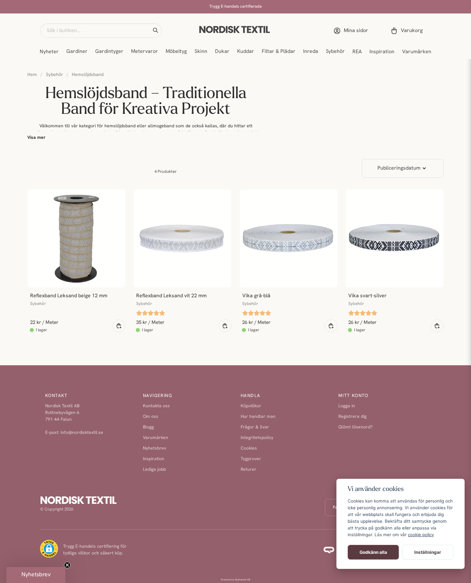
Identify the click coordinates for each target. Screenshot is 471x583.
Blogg (148, 427)
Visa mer (36, 137)
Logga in (346, 406)
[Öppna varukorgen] (408, 30)
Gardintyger (109, 51)
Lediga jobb (154, 469)
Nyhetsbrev (154, 448)
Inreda (310, 51)
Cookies (249, 448)
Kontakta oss (156, 406)
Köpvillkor (251, 406)
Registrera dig (352, 416)
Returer (248, 469)
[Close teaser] (67, 565)
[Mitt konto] (352, 30)
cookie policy (421, 534)
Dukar (222, 51)
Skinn (200, 51)
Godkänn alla (373, 552)
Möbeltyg (176, 51)
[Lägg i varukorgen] (118, 325)
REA (357, 52)
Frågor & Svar (255, 427)
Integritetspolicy (257, 437)
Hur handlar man (258, 416)
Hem (32, 74)
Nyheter (49, 52)
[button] (155, 30)
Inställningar (427, 552)
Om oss (150, 416)
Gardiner (76, 51)
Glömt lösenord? (355, 427)
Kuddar (245, 51)
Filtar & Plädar (278, 51)
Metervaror (144, 51)
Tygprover (251, 459)
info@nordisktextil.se (82, 432)
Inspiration (381, 52)
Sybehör (335, 51)
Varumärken (416, 52)
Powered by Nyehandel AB (235, 580)
